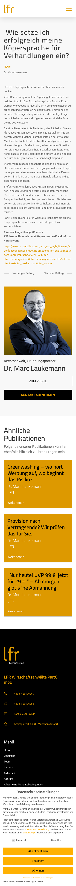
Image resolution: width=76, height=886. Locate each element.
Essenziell (21, 840)
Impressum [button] (38, 882)
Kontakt (8, 778)
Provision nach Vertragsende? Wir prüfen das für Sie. (36, 527)
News (7, 66)
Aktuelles (9, 773)
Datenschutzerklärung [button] (24, 882)
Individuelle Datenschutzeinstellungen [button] (38, 878)
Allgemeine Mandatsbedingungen (23, 784)
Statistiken (56, 840)
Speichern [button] (38, 861)
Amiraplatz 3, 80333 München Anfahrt (36, 724)
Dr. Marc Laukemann (16, 72)
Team (7, 761)
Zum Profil (38, 381)
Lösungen (9, 755)
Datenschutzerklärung (38, 829)
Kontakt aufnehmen (38, 395)
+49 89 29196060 (24, 693)
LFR (10, 492)
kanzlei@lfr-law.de (24, 714)
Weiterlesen (15, 503)
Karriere (8, 767)
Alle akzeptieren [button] (38, 851)
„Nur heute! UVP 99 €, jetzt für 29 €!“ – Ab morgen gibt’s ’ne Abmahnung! (37, 581)
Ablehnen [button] (38, 870)
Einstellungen (29, 832)
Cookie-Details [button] (8, 882)
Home (7, 750)
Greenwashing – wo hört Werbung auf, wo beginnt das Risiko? (35, 473)
